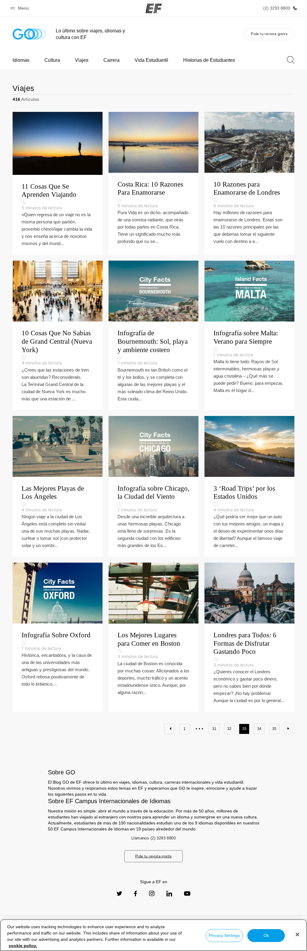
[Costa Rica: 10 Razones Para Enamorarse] (153, 183)
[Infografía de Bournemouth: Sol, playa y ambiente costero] (153, 335)
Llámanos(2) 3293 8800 (153, 838)
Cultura (52, 60)
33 (244, 729)
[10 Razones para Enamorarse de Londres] (249, 183)
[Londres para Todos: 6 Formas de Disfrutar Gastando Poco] (249, 637)
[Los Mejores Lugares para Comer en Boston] (153, 637)
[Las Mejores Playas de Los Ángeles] (58, 486)
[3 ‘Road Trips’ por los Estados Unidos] (249, 486)
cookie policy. (23, 945)
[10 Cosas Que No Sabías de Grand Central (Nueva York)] (58, 335)
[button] (20, 8)
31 (214, 729)
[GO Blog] (29, 34)
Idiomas (21, 60)
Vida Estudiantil (151, 60)
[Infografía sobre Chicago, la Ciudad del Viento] (153, 486)
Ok (266, 935)
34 (259, 729)
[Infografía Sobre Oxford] (58, 637)
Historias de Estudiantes (209, 60)
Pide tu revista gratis (269, 33)
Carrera (111, 60)
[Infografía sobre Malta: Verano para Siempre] (249, 335)
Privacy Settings (224, 935)
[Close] (297, 934)
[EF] (153, 8)
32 (229, 729)
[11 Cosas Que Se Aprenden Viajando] (58, 183)
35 (274, 729)
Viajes (81, 60)
